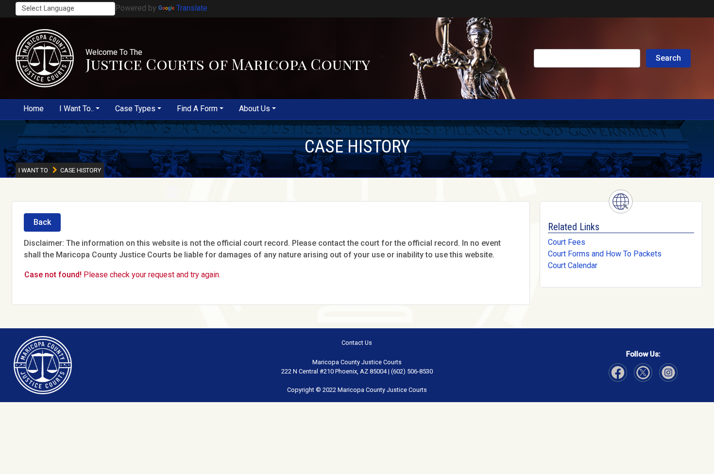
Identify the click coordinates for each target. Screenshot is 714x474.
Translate (191, 8)
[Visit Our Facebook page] (617, 372)
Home (33, 108)
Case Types (135, 108)
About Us (254, 108)
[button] (45, 58)
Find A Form (197, 108)
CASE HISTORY (357, 146)
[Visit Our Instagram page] (643, 372)
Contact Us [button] (356, 342)
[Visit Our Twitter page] (668, 372)
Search (668, 58)
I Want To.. (76, 108)
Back (42, 222)
